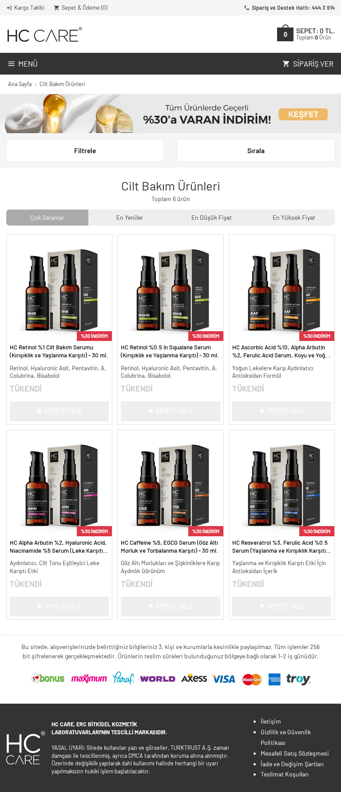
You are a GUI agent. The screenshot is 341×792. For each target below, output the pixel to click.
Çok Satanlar (47, 217)
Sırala (256, 150)
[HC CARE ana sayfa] (44, 34)
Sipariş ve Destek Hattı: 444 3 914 (293, 7)
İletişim (271, 721)
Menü (28, 63)
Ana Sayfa (20, 83)
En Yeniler (129, 217)
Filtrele (85, 150)
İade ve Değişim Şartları (292, 764)
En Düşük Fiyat (211, 217)
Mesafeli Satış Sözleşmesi (295, 753)
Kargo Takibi (29, 7)
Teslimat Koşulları (285, 774)
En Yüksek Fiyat (294, 217)
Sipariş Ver (313, 63)
